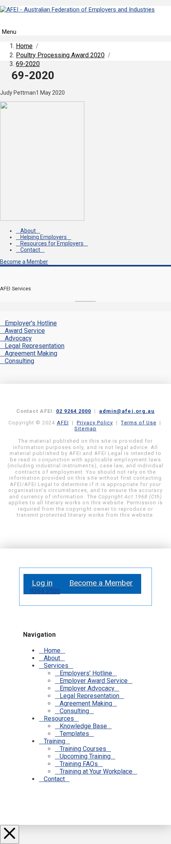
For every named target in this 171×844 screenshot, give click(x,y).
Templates (74, 733)
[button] (85, 27)
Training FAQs (79, 764)
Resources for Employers (52, 243)
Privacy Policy (95, 423)
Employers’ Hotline (86, 673)
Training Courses (83, 749)
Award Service (25, 330)
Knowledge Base (83, 726)
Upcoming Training (85, 756)
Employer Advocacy (87, 688)
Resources (59, 718)
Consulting (19, 361)
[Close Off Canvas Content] (9, 834)
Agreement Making (31, 353)
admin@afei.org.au (127, 411)
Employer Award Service (94, 681)
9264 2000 (44, 591)
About (28, 231)
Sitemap (85, 429)
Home (52, 650)
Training (54, 741)
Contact (30, 250)
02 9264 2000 (73, 411)
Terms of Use (138, 423)
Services (56, 665)
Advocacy (18, 338)
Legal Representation (34, 346)
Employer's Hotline (31, 323)
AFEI (63, 423)
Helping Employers (43, 237)
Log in (42, 582)
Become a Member (24, 262)
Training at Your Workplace (96, 771)
